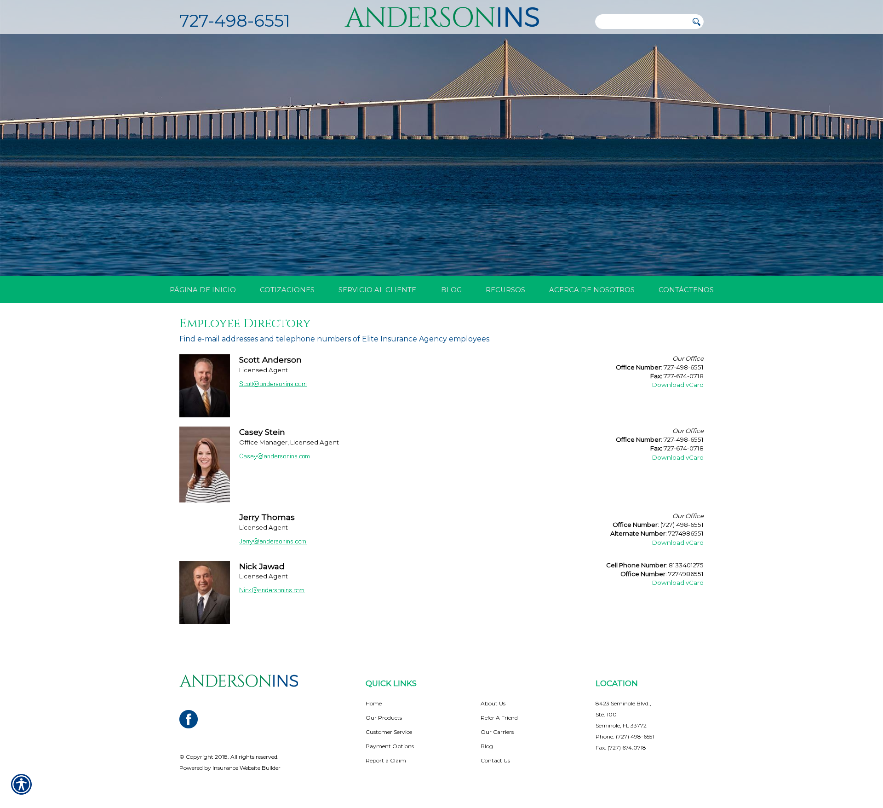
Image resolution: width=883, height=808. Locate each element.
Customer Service (389, 731)
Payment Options (390, 746)
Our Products (384, 717)
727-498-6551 (234, 20)
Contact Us (495, 760)
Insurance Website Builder (246, 767)
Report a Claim (386, 760)
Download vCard (678, 384)
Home (374, 703)
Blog (487, 746)
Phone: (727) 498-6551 (625, 736)
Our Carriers (497, 731)
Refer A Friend (499, 717)
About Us (493, 703)
